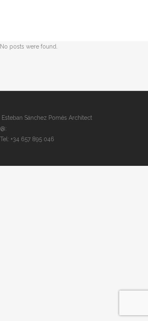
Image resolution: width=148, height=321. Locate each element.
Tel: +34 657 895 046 (27, 139)
